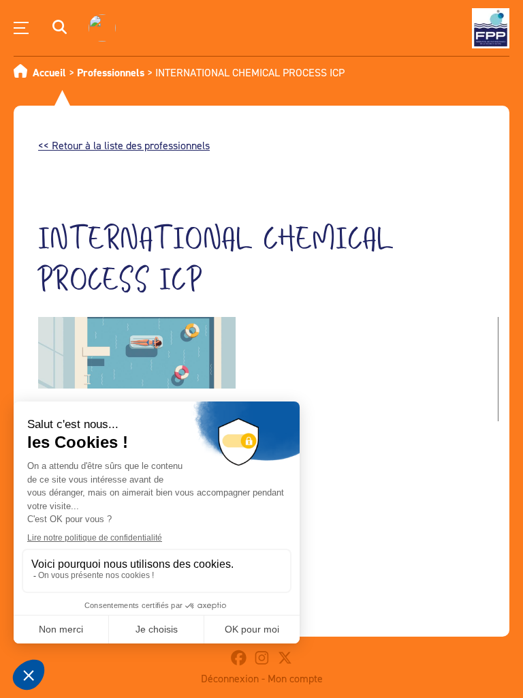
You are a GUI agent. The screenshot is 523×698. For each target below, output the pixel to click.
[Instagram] (261, 658)
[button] (59, 28)
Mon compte (295, 678)
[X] (284, 658)
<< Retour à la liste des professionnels (124, 145)
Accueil (49, 72)
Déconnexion (230, 678)
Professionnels (110, 72)
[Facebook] (238, 658)
